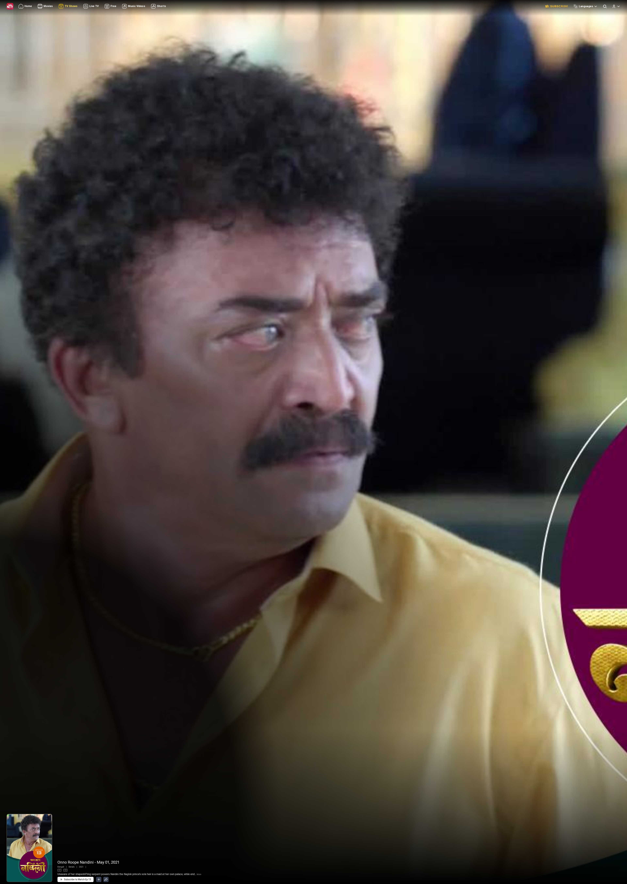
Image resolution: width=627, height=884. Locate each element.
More (199, 874)
